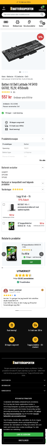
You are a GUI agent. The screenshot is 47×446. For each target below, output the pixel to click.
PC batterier (19, 76)
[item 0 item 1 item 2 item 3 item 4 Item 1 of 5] (23, 51)
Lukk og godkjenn (23, 434)
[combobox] (23, 14)
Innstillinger (24, 440)
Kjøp (31, 262)
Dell (26, 76)
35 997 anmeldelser (26, 278)
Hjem (3, 76)
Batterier (10, 76)
